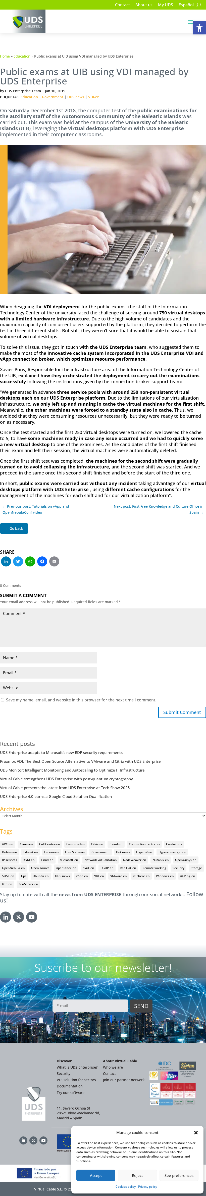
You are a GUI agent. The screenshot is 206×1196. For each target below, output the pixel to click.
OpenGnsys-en (185, 860)
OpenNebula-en (13, 868)
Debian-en (9, 852)
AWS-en (7, 844)
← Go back (14, 528)
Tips (23, 876)
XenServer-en (28, 884)
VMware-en (118, 876)
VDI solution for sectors (76, 1079)
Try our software (70, 1092)
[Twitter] (18, 561)
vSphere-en (141, 876)
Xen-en (7, 884)
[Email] (54, 561)
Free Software (75, 852)
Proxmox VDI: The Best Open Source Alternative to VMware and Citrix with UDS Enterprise (80, 761)
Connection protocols (144, 844)
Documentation (70, 1086)
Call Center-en (49, 844)
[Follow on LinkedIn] (5, 917)
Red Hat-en (128, 868)
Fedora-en (51, 852)
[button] (199, 27)
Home (5, 56)
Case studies (75, 844)
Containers (174, 844)
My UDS (165, 5)
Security (178, 868)
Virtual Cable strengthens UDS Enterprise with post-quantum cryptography (66, 778)
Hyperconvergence (172, 852)
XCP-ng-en (187, 876)
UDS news (75, 96)
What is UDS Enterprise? (77, 1067)
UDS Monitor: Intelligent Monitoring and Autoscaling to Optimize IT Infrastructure (72, 770)
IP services (9, 860)
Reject (137, 1175)
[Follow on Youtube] (31, 917)
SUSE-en (8, 876)
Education (22, 56)
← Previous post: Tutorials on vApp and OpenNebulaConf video (36, 509)
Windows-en (165, 876)
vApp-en (82, 876)
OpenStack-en (66, 868)
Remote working (154, 868)
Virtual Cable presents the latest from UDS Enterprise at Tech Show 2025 (65, 787)
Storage (196, 868)
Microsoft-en (69, 860)
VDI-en (93, 96)
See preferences (179, 1175)
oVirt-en (88, 868)
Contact (122, 5)
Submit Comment (182, 712)
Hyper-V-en (144, 852)
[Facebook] (42, 561)
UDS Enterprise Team (23, 90)
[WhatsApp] (30, 561)
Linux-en (47, 860)
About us (143, 5)
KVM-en (29, 860)
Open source (40, 868)
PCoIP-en (107, 868)
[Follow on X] (18, 917)
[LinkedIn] (6, 561)
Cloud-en (116, 844)
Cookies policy (126, 1186)
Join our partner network (124, 1079)
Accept (96, 1175)
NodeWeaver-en (134, 860)
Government (52, 96)
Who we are (113, 1067)
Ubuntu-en (41, 876)
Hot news (123, 852)
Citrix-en (97, 844)
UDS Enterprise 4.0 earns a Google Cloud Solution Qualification (56, 796)
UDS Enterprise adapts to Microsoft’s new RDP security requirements (61, 752)
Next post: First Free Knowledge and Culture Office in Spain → (158, 509)
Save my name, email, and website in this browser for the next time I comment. (81, 700)
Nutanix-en (160, 860)
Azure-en (26, 844)
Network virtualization (100, 860)
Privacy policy (147, 1186)
